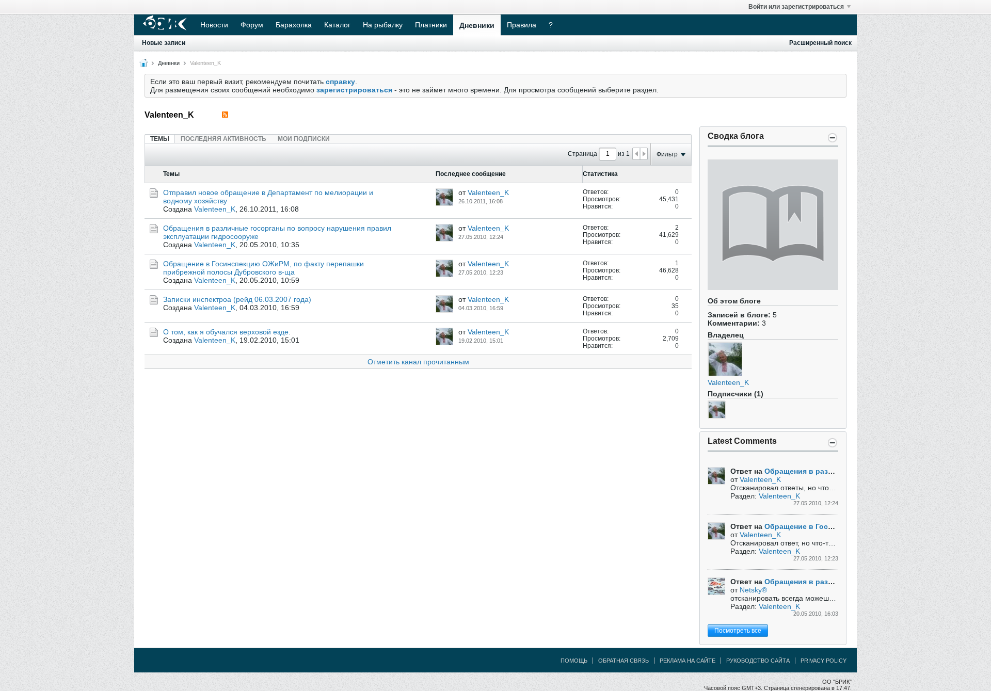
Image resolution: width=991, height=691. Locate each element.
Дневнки (169, 63)
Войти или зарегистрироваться (796, 6)
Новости (214, 25)
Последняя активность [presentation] (223, 138)
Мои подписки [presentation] (304, 138)
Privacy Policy (823, 660)
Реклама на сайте (687, 660)
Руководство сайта (758, 660)
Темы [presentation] (159, 138)
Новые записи (163, 42)
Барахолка (294, 25)
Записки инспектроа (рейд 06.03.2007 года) (237, 299)
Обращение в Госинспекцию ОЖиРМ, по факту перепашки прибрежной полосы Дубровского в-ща (263, 268)
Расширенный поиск (820, 42)
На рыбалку (383, 25)
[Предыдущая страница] (636, 153)
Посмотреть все (737, 630)
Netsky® (753, 590)
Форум (252, 25)
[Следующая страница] (643, 153)
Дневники (476, 25)
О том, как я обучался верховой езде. (227, 332)
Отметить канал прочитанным (418, 362)
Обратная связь (623, 660)
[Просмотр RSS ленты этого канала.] (225, 114)
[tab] (160, 138)
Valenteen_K (728, 382)
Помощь (574, 660)
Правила (521, 25)
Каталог (337, 25)
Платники (431, 25)
